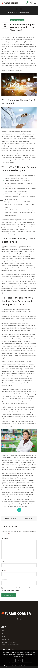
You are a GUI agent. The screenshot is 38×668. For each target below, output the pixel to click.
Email (3, 570)
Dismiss (31, 334)
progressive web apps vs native (22, 44)
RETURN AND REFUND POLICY (10, 645)
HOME (3, 631)
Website (4, 579)
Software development (23, 12)
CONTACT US (5, 639)
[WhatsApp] (19, 510)
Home (11, 12)
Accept (19, 660)
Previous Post (10, 518)
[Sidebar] (2, 202)
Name (3, 562)
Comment (5, 538)
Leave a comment (28, 34)
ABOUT (3, 633)
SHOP (3, 636)
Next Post (29, 518)
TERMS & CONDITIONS (8, 642)
